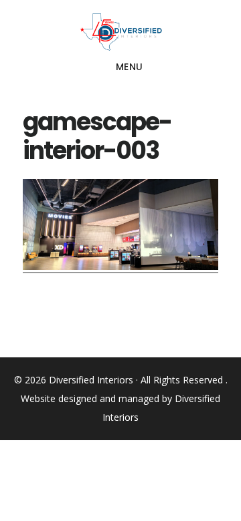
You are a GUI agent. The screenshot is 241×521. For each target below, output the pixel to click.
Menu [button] (129, 66)
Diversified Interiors (120, 32)
